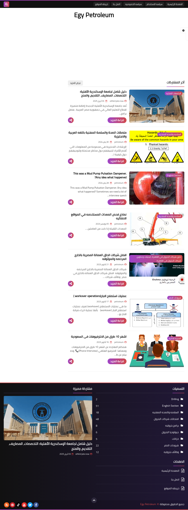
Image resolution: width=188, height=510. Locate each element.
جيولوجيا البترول (170, 432)
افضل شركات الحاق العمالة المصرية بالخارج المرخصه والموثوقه (100, 257)
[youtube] (24, 504)
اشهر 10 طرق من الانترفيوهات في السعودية (98, 336)
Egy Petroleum (148, 504)
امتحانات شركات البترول (166, 419)
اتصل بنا (116, 4)
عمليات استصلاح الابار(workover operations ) (99, 296)
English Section (170, 405)
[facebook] (36, 504)
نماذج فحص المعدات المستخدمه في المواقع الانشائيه (98, 216)
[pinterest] (12, 504)
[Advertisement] (94, 47)
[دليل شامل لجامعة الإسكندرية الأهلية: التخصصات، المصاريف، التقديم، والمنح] (48, 418)
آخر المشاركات (175, 82)
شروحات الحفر (171, 445)
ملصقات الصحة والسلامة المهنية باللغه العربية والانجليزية (97, 134)
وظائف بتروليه (171, 452)
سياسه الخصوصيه (133, 4)
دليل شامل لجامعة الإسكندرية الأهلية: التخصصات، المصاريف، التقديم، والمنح (103, 93)
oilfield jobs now (82, 454)
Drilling (175, 399)
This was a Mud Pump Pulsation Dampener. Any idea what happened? (99, 175)
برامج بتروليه (172, 425)
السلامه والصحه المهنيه (165, 412)
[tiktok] (18, 504)
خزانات (175, 438)
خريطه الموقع (101, 4)
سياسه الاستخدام (154, 4)
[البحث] (6, 4)
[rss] (6, 504)
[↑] (94, 500)
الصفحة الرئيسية (174, 4)
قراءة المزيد (117, 120)
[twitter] (30, 504)
